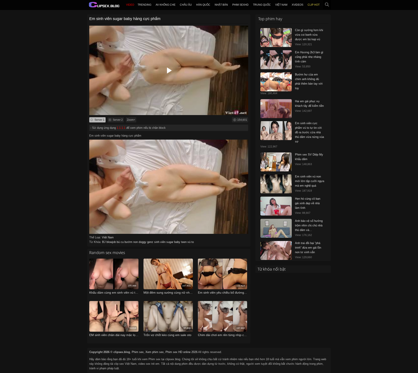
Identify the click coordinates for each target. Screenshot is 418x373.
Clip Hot (314, 4)
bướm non (132, 242)
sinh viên (160, 242)
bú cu (121, 242)
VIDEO (130, 4)
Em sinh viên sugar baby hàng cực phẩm (124, 19)
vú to (190, 242)
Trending (144, 4)
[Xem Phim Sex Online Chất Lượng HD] (104, 5)
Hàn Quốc (203, 4)
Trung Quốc (262, 4)
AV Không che (165, 4)
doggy (143, 242)
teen (184, 242)
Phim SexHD (240, 4)
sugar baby (173, 242)
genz (150, 242)
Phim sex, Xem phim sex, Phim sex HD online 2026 (164, 352)
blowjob (111, 242)
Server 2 (117, 119)
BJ (104, 242)
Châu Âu (186, 4)
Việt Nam (281, 4)
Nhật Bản (221, 4)
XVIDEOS (297, 4)
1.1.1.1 (121, 127)
